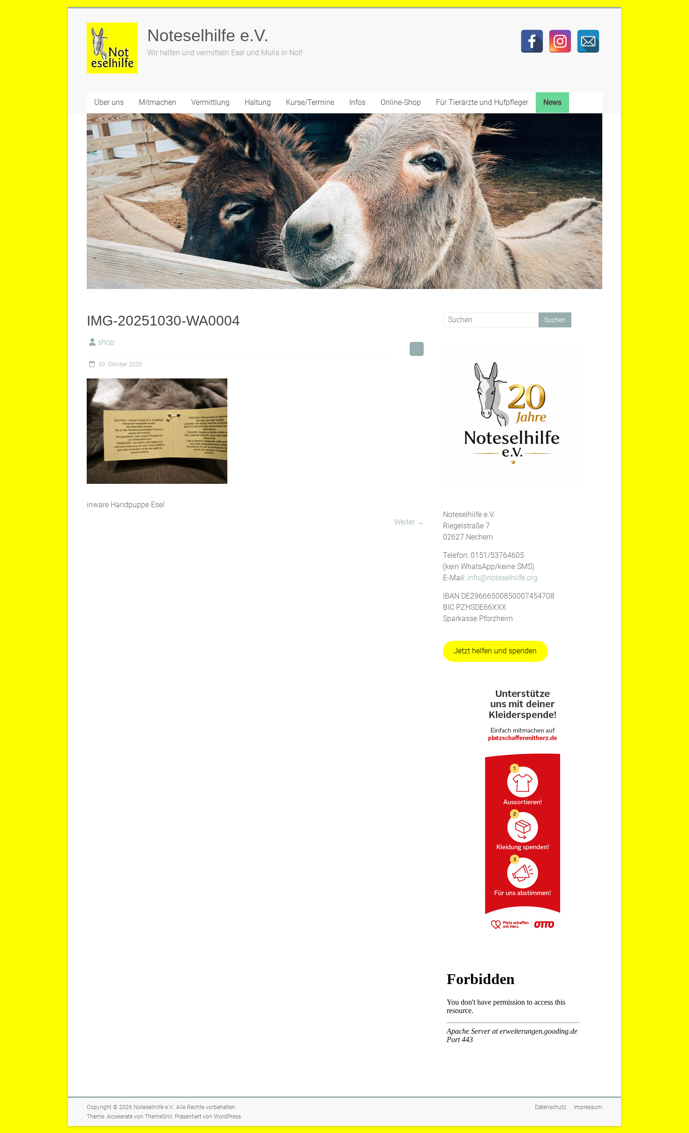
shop (106, 342)
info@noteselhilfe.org (502, 577)
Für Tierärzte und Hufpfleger (482, 102)
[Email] (588, 41)
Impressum (588, 1107)
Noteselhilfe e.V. (208, 35)
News (552, 102)
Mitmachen (157, 102)
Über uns (109, 102)
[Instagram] (560, 41)
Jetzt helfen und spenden (495, 650)
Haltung (258, 102)
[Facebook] (532, 41)
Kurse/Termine (310, 102)
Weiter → (409, 522)
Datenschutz (550, 1107)
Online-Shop (401, 102)
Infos (357, 102)
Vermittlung (210, 102)
